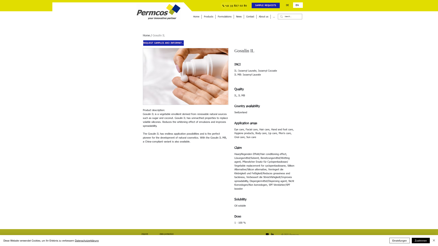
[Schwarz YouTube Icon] (267, 234)
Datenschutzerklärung (87, 240)
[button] (266, 5)
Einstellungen (399, 240)
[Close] (434, 240)
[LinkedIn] (272, 234)
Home (146, 35)
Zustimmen (421, 240)
